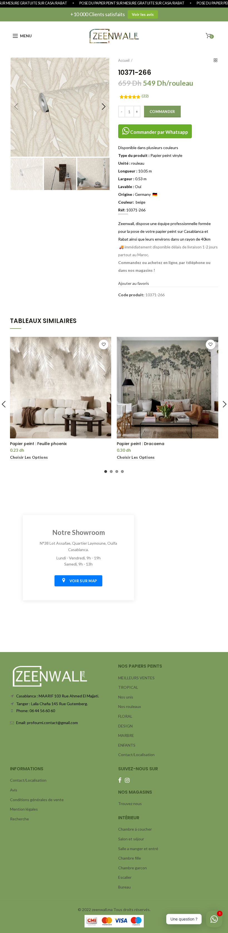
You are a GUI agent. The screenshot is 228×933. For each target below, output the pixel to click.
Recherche (19, 818)
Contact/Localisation (136, 754)
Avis (13, 790)
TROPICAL (128, 687)
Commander (162, 111)
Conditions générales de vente (37, 799)
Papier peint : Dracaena (140, 443)
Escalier (125, 877)
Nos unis (125, 697)
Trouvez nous (130, 803)
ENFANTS (126, 745)
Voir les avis (143, 14)
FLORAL (125, 716)
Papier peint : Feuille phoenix (38, 443)
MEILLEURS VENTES (136, 677)
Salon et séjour (131, 838)
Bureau (124, 887)
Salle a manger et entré (138, 848)
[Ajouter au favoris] (103, 344)
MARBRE (126, 735)
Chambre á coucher (135, 829)
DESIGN (125, 726)
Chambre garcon (132, 867)
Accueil (124, 60)
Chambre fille (129, 858)
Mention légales (24, 809)
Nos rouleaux (129, 706)
